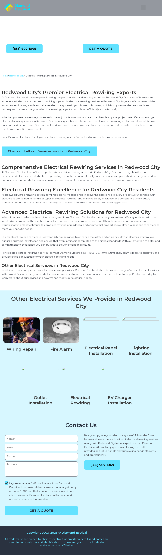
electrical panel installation (101, 350)
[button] (143, 7)
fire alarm (61, 349)
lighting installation (141, 350)
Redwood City (16, 76)
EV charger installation (120, 400)
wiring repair (21, 349)
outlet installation (40, 400)
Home (5, 76)
